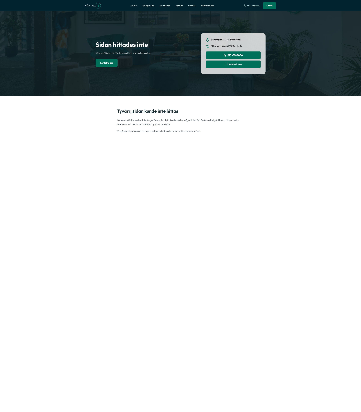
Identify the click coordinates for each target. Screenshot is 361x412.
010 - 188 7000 (235, 55)
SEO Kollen (165, 5)
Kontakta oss (207, 5)
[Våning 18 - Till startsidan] (93, 5)
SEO (133, 5)
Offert (269, 5)
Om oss (191, 5)
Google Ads (148, 5)
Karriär (179, 5)
